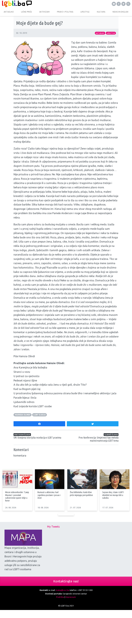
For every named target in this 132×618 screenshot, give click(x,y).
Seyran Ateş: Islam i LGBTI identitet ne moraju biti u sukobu (113, 495)
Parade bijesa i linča (25, 397)
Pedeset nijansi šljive (25, 380)
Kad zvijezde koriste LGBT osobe (33, 406)
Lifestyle (111, 33)
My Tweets (53, 526)
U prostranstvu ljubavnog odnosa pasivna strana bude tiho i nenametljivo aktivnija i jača (65, 393)
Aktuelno (100, 33)
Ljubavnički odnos (24, 402)
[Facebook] (119, 4)
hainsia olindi (22, 415)
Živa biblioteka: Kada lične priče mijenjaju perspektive (81, 493)
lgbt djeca (39, 415)
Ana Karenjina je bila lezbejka (30, 367)
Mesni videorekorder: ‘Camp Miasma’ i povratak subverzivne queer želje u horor (17, 496)
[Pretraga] (128, 4)
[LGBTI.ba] (33, 4)
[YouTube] (114, 4)
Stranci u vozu (22, 371)
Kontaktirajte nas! (66, 581)
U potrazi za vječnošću (26, 376)
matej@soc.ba (62, 590)
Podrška (60, 597)
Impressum (71, 597)
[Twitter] (123, 4)
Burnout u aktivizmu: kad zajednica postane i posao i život (49, 495)
